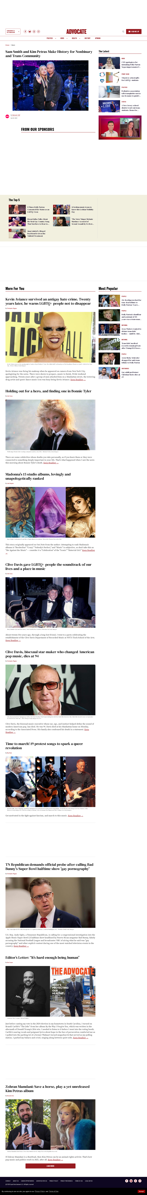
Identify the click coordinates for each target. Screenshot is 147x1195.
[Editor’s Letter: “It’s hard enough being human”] (50, 991)
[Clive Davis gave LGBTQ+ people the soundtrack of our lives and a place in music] (50, 602)
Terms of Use (53, 1191)
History (87, 38)
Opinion (97, 38)
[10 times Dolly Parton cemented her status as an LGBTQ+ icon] (17, 209)
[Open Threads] (34, 31)
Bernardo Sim (10, 1096)
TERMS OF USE (79, 1181)
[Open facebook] (25, 31)
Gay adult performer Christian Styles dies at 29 (131, 374)
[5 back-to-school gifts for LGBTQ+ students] (109, 77)
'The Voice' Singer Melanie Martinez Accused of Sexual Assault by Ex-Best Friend (82, 223)
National (125, 325)
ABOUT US (16, 1181)
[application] (120, 127)
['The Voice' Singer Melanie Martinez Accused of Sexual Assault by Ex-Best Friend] (61, 221)
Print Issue (125, 74)
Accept (141, 1191)
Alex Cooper (10, 962)
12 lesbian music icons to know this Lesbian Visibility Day (83, 209)
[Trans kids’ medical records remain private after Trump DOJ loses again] (109, 344)
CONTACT (8, 1181)
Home (7, 45)
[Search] (123, 31)
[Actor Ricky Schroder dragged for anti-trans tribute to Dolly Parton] (109, 358)
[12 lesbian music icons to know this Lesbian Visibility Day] (61, 209)
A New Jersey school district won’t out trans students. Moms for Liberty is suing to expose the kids (131, 110)
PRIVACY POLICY (53, 1181)
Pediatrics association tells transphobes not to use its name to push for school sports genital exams (131, 96)
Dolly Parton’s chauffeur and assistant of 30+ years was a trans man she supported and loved (131, 319)
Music (13, 45)
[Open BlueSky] (29, 31)
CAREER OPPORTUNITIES (27, 1181)
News (62, 38)
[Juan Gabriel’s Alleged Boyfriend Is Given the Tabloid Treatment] (17, 233)
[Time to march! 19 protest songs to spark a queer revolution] (50, 782)
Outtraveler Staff (16, 115)
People (124, 296)
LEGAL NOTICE (89, 1181)
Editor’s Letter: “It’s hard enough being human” (43, 957)
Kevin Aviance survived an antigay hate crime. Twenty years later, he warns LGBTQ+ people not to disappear (48, 301)
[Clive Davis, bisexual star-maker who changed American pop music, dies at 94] (50, 690)
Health (74, 38)
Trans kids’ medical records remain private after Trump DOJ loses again (131, 347)
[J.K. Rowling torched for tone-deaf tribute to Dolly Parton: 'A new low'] (109, 301)
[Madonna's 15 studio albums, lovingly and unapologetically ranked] (50, 512)
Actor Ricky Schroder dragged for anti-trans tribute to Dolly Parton (131, 360)
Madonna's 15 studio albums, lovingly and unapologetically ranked (38, 476)
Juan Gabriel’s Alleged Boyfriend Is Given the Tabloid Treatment (36, 233)
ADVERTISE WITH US (41, 1181)
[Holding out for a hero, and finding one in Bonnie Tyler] (50, 425)
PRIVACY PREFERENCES (66, 1181)
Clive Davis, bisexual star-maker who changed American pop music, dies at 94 (50, 653)
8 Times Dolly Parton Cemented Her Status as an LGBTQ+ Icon (38, 209)
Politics (50, 38)
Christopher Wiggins (12, 308)
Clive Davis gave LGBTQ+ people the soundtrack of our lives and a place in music (49, 566)
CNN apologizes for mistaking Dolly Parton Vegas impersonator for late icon (131, 66)
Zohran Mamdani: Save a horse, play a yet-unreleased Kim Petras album (48, 1088)
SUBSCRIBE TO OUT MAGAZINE (11, 31)
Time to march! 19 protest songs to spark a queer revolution (44, 745)
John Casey (9, 396)
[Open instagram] (38, 31)
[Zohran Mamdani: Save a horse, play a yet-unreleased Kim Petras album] (50, 1124)
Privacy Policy (40, 1191)
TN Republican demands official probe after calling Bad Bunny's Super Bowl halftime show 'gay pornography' (49, 866)
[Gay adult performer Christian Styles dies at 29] (109, 373)
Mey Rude (9, 753)
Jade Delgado (10, 483)
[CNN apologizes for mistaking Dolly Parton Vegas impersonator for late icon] (109, 63)
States (124, 102)
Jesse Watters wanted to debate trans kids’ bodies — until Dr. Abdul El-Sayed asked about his (131, 334)
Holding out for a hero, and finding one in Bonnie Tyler (48, 391)
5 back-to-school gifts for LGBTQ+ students (130, 79)
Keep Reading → (78, 379)
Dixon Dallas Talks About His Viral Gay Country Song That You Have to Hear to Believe (38, 223)
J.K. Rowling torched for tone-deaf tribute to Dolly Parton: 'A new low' (131, 304)
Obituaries (125, 368)
